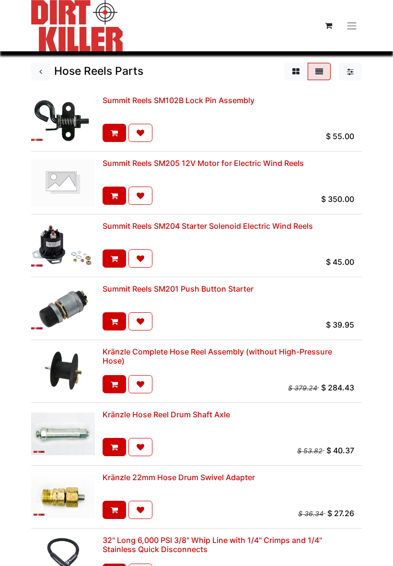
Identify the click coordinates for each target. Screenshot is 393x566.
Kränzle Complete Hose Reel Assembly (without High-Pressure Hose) (217, 356)
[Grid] (296, 71)
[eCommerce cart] (328, 25)
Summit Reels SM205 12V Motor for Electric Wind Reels (203, 163)
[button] (114, 133)
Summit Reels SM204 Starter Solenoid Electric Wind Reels (208, 226)
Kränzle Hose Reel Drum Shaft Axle (166, 414)
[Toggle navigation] (352, 25)
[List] (319, 71)
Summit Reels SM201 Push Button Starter (178, 289)
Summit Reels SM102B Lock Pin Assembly (178, 100)
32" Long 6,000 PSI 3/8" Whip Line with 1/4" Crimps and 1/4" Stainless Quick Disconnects (212, 544)
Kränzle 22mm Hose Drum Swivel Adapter (179, 477)
